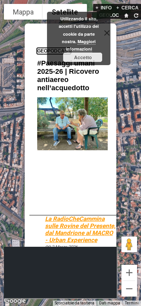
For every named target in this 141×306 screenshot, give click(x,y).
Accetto (83, 57)
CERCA (127, 8)
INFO (104, 8)
